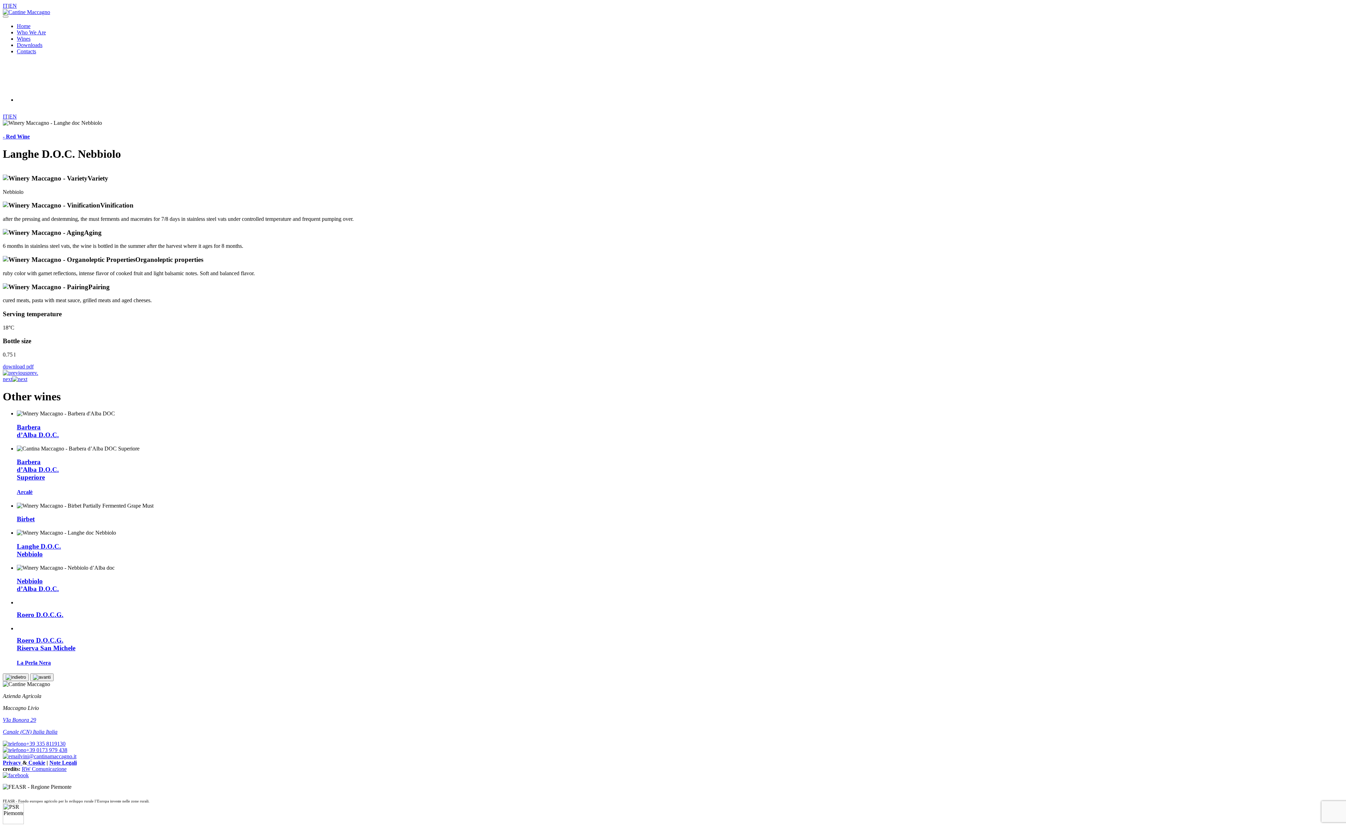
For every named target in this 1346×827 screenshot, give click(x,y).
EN (13, 6)
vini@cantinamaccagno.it (48, 756)
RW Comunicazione (44, 769)
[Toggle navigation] (5, 16)
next (7, 379)
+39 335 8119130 (46, 744)
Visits (44, 100)
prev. (32, 373)
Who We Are (31, 32)
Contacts (26, 51)
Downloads (29, 45)
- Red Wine (16, 137)
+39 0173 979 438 (46, 750)
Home (23, 26)
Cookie (36, 763)
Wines (23, 39)
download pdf (18, 367)
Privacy (12, 763)
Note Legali (63, 763)
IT (5, 6)
